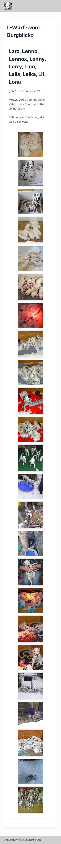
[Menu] (55, 5)
